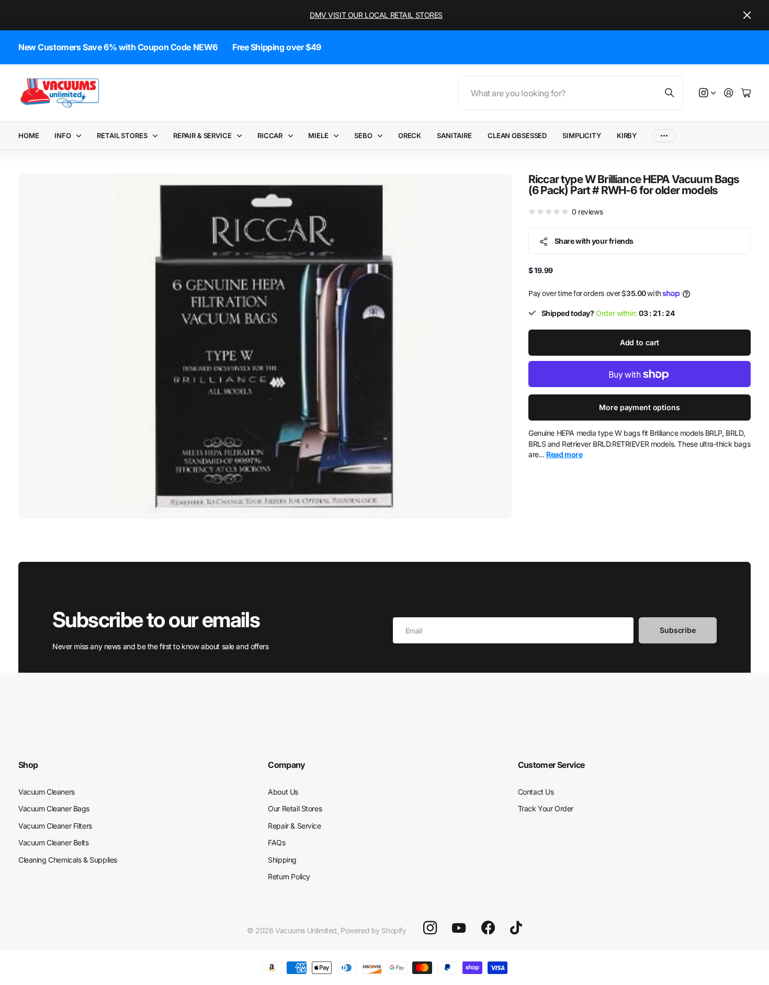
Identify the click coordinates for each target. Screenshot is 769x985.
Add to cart (639, 342)
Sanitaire (454, 135)
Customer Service (551, 765)
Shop (28, 765)
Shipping (282, 859)
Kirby (627, 135)
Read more (564, 454)
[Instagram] (430, 928)
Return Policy (289, 876)
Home (28, 135)
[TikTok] (516, 928)
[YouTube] (459, 928)
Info (62, 135)
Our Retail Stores (295, 808)
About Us (283, 791)
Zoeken (670, 93)
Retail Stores (122, 135)
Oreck (409, 135)
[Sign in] (728, 93)
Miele (318, 135)
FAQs (276, 842)
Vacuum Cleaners (46, 791)
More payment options (639, 407)
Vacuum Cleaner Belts (53, 842)
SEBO (363, 135)
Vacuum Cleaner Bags (53, 808)
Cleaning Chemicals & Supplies (67, 859)
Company (287, 765)
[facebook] (488, 928)
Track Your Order (545, 808)
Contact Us (536, 791)
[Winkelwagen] (746, 93)
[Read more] (707, 93)
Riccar (269, 135)
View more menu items (664, 135)
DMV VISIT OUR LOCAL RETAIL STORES (376, 14)
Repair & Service (202, 135)
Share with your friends (594, 240)
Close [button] (747, 15)
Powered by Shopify (373, 930)
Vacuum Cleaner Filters (55, 825)
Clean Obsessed (517, 135)
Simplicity (581, 135)
